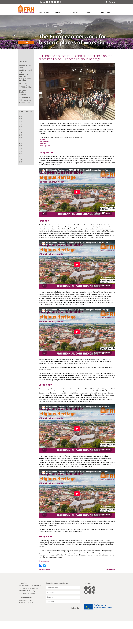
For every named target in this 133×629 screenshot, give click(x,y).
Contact (112, 2)
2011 (20, 156)
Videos (42, 140)
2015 (20, 146)
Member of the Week (25, 66)
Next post (110, 569)
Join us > (26, 42)
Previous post (45, 569)
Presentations (45, 142)
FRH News (22, 95)
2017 (20, 140)
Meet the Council (25, 70)
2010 (20, 159)
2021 (20, 129)
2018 (20, 138)
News (88, 12)
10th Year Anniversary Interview (23, 74)
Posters (43, 144)
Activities (74, 12)
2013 (20, 151)
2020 (20, 132)
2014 (20, 148)
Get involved (44, 12)
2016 (20, 143)
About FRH (105, 12)
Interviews (23, 83)
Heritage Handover (22, 91)
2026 (20, 116)
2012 (20, 154)
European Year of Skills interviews (25, 87)
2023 (20, 124)
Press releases (24, 103)
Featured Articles (25, 97)
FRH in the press (25, 100)
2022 (20, 127)
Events (57, 12)
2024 (20, 121)
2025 (20, 119)
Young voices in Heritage (25, 80)
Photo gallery (45, 146)
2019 (20, 135)
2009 (20, 162)
